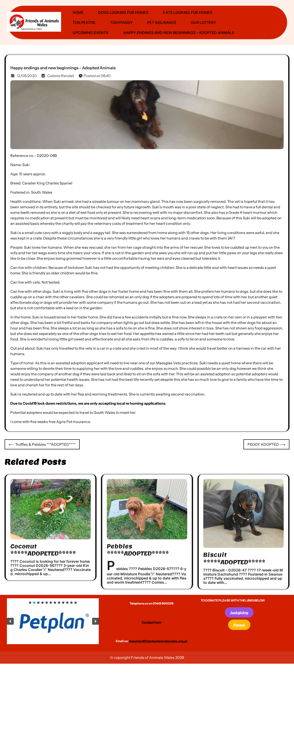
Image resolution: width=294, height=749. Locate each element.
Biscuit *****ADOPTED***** (234, 558)
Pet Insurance (161, 22)
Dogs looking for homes (123, 12)
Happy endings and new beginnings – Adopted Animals (178, 32)
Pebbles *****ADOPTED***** (138, 550)
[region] (52, 621)
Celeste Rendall (61, 75)
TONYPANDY (121, 22)
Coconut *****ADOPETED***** (43, 550)
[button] (46, 619)
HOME (78, 12)
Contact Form (151, 622)
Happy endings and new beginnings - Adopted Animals (63, 68)
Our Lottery (203, 22)
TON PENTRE (84, 22)
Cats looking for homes (187, 12)
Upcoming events (90, 32)
